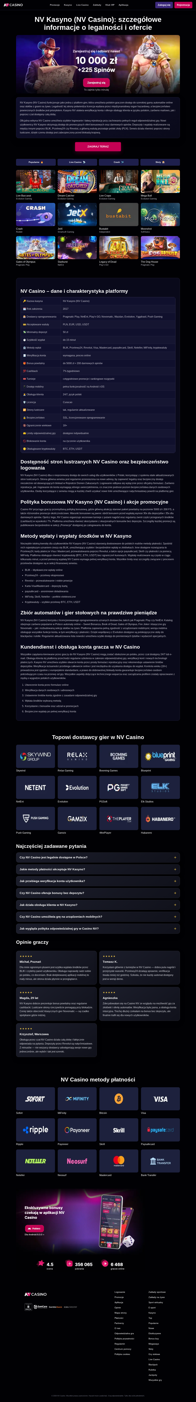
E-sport (152, 1307)
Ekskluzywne (155, 1333)
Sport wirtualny (156, 1302)
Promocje (55, 5)
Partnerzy (119, 1323)
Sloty (160, 162)
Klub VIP (110, 5)
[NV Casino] (35, 1294)
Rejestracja (183, 5)
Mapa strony (121, 1313)
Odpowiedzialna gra (124, 1333)
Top (150, 1318)
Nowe (151, 1328)
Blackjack (153, 1364)
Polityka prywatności (124, 1338)
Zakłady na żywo (157, 1297)
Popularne (36, 162)
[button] (98, 857)
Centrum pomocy (123, 1349)
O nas (117, 1328)
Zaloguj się (164, 5)
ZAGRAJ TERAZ (98, 146)
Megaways (154, 1344)
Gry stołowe (154, 1354)
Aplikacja (123, 5)
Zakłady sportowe (157, 1292)
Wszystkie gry (155, 1380)
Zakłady (97, 5)
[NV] (13, 5)
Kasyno (68, 5)
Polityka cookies (122, 1354)
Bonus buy (154, 1338)
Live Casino (82, 5)
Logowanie (120, 1292)
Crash (119, 162)
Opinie (118, 1307)
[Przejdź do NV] (98, 64)
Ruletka (152, 1370)
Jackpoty (153, 1375)
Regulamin (120, 1344)
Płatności (119, 1318)
